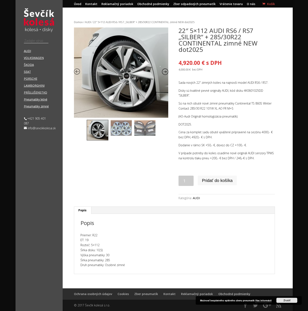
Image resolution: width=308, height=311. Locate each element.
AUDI (27, 51)
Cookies (123, 294)
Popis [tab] (82, 210)
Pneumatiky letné (35, 99)
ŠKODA (29, 65)
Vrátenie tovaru (231, 4)
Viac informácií (263, 300)
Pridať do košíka (217, 180)
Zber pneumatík (146, 294)
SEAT (27, 72)
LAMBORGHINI (34, 86)
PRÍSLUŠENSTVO (35, 92)
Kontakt (91, 4)
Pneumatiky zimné (36, 106)
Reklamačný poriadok (117, 4)
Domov (78, 22)
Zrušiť (286, 300)
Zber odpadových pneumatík (194, 4)
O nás (251, 4)
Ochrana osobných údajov (93, 294)
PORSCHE (30, 79)
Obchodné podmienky (153, 4)
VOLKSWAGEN (34, 58)
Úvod (77, 4)
